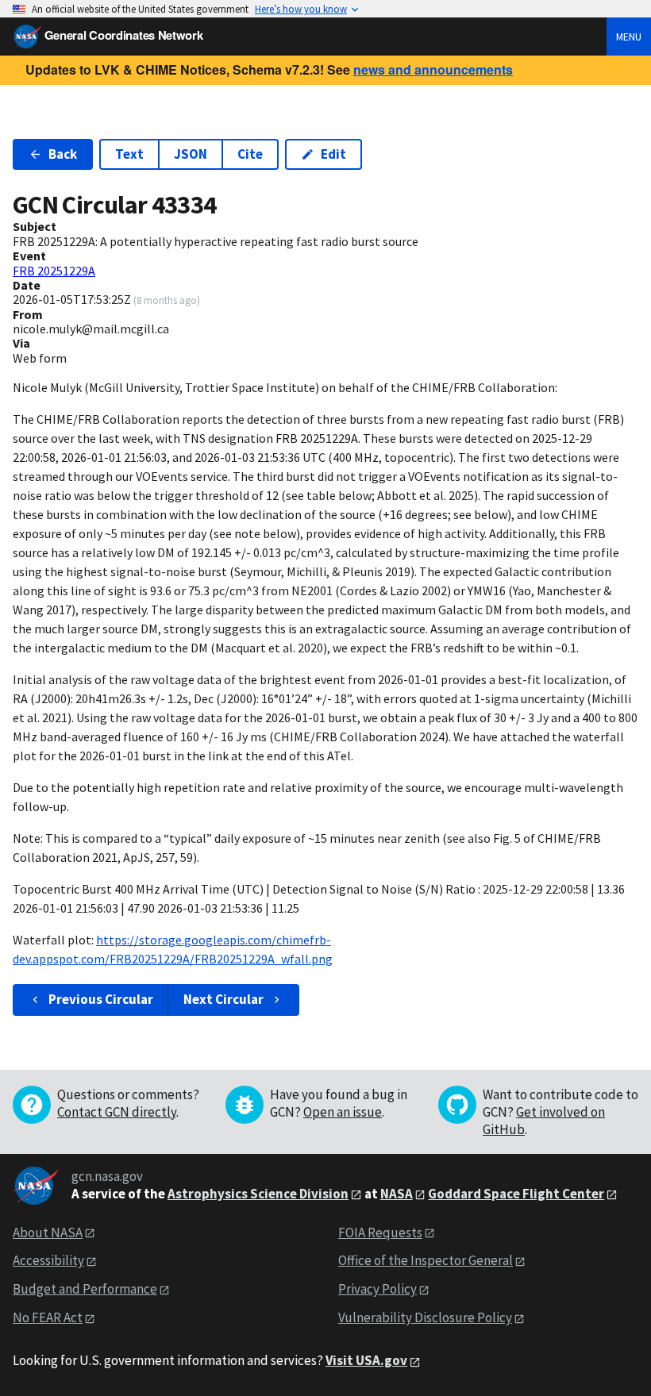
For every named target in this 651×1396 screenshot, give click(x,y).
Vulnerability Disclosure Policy (425, 1317)
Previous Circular (100, 999)
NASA (396, 1193)
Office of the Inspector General (425, 1260)
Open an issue (342, 1112)
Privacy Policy (377, 1289)
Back (62, 154)
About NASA (48, 1232)
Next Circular (223, 999)
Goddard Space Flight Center (516, 1193)
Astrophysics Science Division (258, 1193)
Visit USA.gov (366, 1360)
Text (129, 154)
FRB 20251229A (54, 271)
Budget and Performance (85, 1289)
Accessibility (48, 1260)
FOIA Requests (380, 1232)
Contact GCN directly (116, 1112)
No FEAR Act (48, 1317)
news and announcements (433, 69)
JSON (190, 154)
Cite (250, 154)
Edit (333, 154)
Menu (628, 36)
